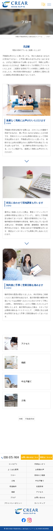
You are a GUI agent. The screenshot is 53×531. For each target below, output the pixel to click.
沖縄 (21, 418)
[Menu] (49, 4)
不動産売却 (29, 418)
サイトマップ (39, 503)
